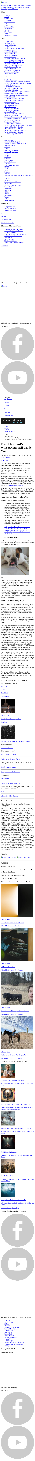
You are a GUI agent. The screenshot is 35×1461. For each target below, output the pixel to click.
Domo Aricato (5, 778)
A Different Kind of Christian (13, 236)
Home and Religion (10, 68)
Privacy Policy (8, 1334)
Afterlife (6, 405)
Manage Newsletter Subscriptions (14, 1342)
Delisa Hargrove (5, 457)
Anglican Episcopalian (11, 152)
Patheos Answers (9, 145)
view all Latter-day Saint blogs (10, 1208)
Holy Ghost (4, 693)
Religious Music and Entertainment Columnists (18, 125)
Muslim (25, 7)
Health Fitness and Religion (12, 67)
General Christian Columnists (13, 93)
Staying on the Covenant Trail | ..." (11, 759)
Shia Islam (7, 190)
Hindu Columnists (9, 97)
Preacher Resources (10, 208)
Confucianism (8, 160)
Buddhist (3, 5)
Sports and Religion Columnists (13, 127)
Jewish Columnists (9, 102)
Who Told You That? (7, 1176)
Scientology (7, 188)
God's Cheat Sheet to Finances (13, 229)
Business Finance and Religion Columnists (17, 81)
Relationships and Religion (12, 70)
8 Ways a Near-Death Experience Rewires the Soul (16, 1104)
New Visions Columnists (11, 108)
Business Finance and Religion (13, 60)
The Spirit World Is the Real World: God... (13, 1200)
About (6, 428)
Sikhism (6, 192)
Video (2, 213)
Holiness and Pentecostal (11, 165)
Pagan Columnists (9, 112)
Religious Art (8, 47)
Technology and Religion (11, 72)
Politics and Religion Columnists (14, 113)
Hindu (8, 7)
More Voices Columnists (11, 103)
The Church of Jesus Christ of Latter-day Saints (18, 175)
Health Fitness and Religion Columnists (16, 95)
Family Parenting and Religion (13, 65)
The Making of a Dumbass (9, 1152)
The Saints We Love (10, 241)
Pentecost (7, 412)
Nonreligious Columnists (11, 110)
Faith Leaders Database (11, 150)
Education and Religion (11, 63)
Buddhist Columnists (10, 80)
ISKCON (7, 167)
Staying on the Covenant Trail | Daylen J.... (13, 1055)
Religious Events (9, 50)
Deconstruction (8, 415)
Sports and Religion (10, 45)
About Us (7, 1320)
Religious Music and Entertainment (14, 48)
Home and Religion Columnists (13, 100)
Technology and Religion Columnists (15, 130)
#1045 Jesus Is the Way (8, 967)
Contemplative (15, 5)
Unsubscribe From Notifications (13, 1344)
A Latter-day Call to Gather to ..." (11, 796)
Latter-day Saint (18, 7)
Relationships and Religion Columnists (15, 118)
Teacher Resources (10, 210)
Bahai (6, 153)
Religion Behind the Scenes (12, 185)
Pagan (6, 33)
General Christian (9, 22)
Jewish (12, 7)
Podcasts (7, 147)
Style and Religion (9, 53)
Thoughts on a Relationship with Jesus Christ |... (15, 1011)
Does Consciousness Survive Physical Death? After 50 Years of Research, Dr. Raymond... (17, 1108)
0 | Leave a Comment (7, 748)
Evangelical (23, 5)
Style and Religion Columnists (13, 128)
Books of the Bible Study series (13, 231)
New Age (7, 178)
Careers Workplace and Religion (14, 62)
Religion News (8, 41)
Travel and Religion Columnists (13, 132)
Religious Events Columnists (12, 123)
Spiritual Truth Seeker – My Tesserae (12, 926)
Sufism (6, 193)
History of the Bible (10, 232)
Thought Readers (6, 219)
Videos (6, 148)
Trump (6, 409)
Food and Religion (9, 43)
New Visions (8, 32)
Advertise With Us (9, 1330)
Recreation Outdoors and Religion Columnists (18, 117)
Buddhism (7, 157)
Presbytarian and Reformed (12, 182)
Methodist (7, 173)
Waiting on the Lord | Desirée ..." (10, 772)
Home (6, 426)
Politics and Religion (10, 55)
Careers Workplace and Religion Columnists (17, 83)
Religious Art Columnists (11, 122)
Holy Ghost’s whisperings (15, 485)
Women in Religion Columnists (13, 134)
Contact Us (7, 1339)
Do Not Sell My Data (10, 1337)
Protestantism (8, 183)
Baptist (6, 155)
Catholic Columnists (10, 85)
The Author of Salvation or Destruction (12, 923)
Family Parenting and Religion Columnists (16, 92)
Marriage (7, 402)
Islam (6, 168)
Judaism (6, 170)
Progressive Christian (11, 9)
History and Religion (10, 52)
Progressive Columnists (11, 115)
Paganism (7, 180)
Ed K (2, 791)
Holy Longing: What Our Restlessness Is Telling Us (16, 1128)
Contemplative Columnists (12, 86)
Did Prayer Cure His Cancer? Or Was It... (13, 1080)
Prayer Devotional (9, 239)
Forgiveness (8, 399)
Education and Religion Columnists (14, 88)
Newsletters (4, 246)
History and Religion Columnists (14, 98)
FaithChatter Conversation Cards (14, 242)
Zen (5, 198)
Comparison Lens (9, 207)
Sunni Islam (7, 195)
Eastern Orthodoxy (10, 162)
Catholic (8, 5)
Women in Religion (10, 57)
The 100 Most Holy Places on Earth (15, 143)
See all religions (9, 200)
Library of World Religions (12, 142)
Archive (6, 429)
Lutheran (7, 172)
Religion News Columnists (12, 120)
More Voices (8, 28)
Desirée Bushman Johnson (8, 754)
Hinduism (7, 163)
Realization (4, 686)
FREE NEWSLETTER (11, 431)
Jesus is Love (8, 237)
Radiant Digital (8, 1341)
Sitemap (6, 1346)
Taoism (6, 197)
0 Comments (4, 460)
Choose (3, 690)
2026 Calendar (8, 140)
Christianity (7, 158)
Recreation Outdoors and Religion (14, 58)
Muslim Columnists (10, 107)
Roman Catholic (9, 187)
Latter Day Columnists (11, 105)
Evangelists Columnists (11, 90)
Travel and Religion (10, 73)
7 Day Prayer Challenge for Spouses (15, 234)
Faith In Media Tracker (7, 223)
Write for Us (8, 1332)
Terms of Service (9, 1335)
